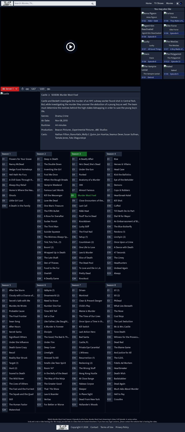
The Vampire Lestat (152, 73)
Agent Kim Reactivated (151, 33)
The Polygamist (173, 58)
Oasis (151, 58)
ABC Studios (101, 130)
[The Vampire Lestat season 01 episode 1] (151, 68)
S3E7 (33, 89)
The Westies (174, 45)
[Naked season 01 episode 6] (173, 66)
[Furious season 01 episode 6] (173, 13)
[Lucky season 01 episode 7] (151, 42)
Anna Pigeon (151, 17)
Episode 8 (152, 61)
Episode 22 (175, 61)
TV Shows (159, 3)
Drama (58, 116)
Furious (174, 17)
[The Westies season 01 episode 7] (173, 42)
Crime (65, 116)
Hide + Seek (153, 21)
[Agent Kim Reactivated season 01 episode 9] (151, 28)
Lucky (151, 45)
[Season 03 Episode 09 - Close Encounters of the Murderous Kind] (48, 89)
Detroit (151, 77)
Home (149, 3)
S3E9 (42, 89)
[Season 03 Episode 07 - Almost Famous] (27, 89)
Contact (94, 427)
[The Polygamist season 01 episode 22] (173, 54)
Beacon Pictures (63, 130)
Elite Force (174, 29)
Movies (169, 3)
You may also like (162, 9)
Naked (174, 70)
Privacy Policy (122, 427)
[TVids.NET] (7, 3)
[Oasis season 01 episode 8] (151, 54)
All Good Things (154, 49)
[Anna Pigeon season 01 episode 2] (151, 13)
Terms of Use (107, 427)
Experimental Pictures (83, 130)
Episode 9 (152, 36)
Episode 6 (174, 33)
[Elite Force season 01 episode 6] (173, 26)
